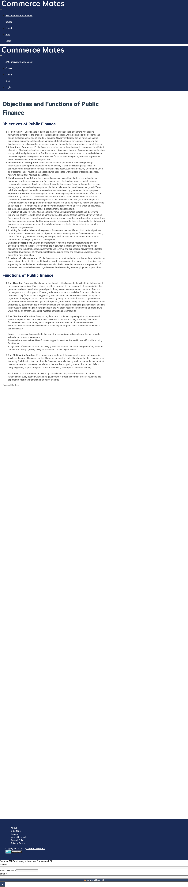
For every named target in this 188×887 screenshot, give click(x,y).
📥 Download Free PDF (94, 880)
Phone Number (8, 870)
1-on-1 (9, 28)
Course (9, 22)
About (14, 828)
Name (3, 864)
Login (8, 41)
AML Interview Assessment (19, 15)
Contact (14, 834)
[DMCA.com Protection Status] (14, 852)
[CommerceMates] (33, 5)
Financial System (10, 385)
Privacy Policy (18, 843)
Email (3, 873)
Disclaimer (16, 831)
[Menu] (1, 9)
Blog (8, 34)
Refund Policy (17, 840)
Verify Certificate (19, 837)
